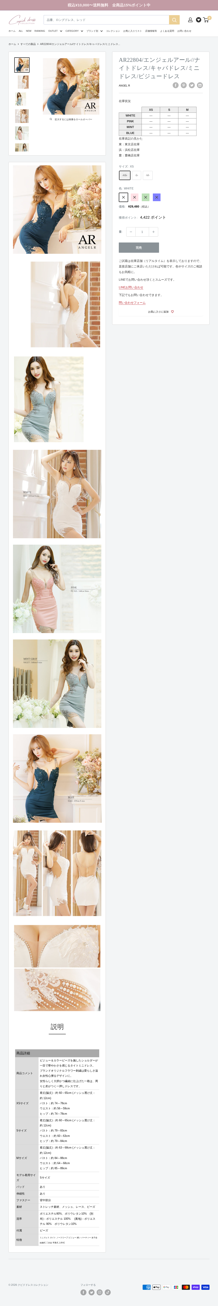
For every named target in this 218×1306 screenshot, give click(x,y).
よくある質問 (167, 31)
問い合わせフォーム (132, 302)
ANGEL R (124, 85)
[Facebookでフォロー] (83, 1292)
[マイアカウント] (190, 19)
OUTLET (53, 31)
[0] (206, 19)
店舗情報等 (151, 31)
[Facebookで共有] (176, 85)
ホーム (12, 31)
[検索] (174, 20)
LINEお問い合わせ (131, 287)
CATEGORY (72, 31)
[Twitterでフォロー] (92, 1292)
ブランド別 (92, 31)
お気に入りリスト (132, 31)
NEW (28, 31)
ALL (21, 31)
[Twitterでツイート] (192, 85)
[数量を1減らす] (130, 231)
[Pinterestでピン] (184, 85)
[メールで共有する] (200, 85)
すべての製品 (28, 44)
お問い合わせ (184, 31)
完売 (139, 247)
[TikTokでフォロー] (108, 1292)
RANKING (39, 31)
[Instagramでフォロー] (100, 1292)
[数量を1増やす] (153, 231)
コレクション (113, 31)
